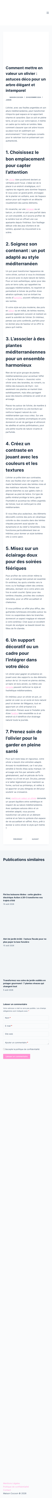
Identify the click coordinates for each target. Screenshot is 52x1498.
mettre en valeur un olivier (23, 798)
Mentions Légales (11, 1483)
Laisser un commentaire (17, 1056)
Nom (8, 1018)
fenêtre (14, 713)
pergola (9, 687)
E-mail (8, 1026)
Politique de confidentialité (16, 1486)
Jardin (8, 100)
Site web (9, 1034)
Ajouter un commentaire (16, 1042)
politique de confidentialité (28, 1049)
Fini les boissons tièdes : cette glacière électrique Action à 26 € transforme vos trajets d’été (23, 897)
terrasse (30, 209)
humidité (18, 297)
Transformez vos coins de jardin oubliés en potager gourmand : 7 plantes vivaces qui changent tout (24, 983)
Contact (7, 1490)
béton (11, 310)
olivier (12, 179)
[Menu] (48, 13)
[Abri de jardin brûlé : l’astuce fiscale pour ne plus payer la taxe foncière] (26, 922)
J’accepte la (22, 1049)
